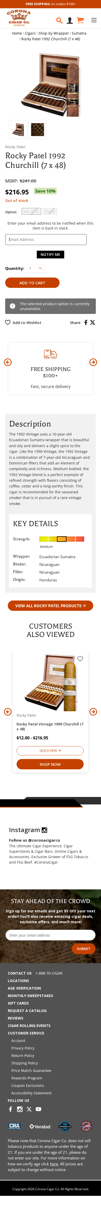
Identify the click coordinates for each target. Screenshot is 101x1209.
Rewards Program (26, 1078)
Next (93, 362)
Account (18, 1040)
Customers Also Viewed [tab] (51, 630)
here (54, 1163)
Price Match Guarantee (31, 1070)
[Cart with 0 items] (80, 20)
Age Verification (24, 988)
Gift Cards (18, 1003)
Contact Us (20, 973)
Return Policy (22, 1055)
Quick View (48, 750)
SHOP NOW (50, 764)
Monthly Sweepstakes (30, 995)
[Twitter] (92, 322)
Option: (11, 212)
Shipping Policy (24, 1063)
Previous (8, 362)
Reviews (15, 1018)
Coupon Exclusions (27, 1085)
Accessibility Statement (31, 1093)
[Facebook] (85, 322)
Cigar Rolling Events (29, 1025)
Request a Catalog (27, 1010)
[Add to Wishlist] (80, 659)
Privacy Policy (22, 1048)
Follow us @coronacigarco (34, 840)
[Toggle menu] (94, 20)
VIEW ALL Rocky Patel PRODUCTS (48, 605)
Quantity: (14, 268)
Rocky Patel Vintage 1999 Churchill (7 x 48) (50, 726)
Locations (18, 980)
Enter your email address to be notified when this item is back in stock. (50, 226)
